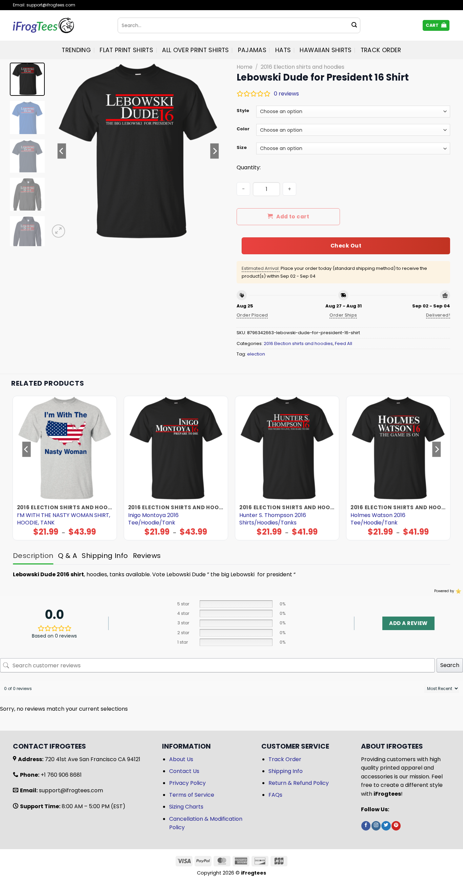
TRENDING (76, 50)
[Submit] (354, 25)
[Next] (214, 151)
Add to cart (292, 216)
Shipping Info (285, 771)
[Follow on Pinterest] (396, 826)
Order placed (252, 315)
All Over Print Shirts (195, 50)
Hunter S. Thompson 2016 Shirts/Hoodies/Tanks (272, 519)
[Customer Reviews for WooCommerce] (457, 591)
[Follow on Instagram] (376, 826)
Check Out (345, 245)
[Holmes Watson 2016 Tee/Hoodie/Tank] (398, 448)
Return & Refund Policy (298, 783)
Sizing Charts (186, 807)
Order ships (343, 315)
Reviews (147, 555)
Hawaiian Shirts (325, 50)
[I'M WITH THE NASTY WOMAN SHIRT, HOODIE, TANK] (65, 448)
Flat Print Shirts (126, 50)
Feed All (343, 343)
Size (242, 147)
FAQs (275, 795)
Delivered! (438, 315)
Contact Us (184, 771)
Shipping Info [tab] (105, 555)
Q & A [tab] (67, 555)
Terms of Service (191, 795)
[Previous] (62, 151)
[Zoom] (58, 231)
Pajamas (252, 50)
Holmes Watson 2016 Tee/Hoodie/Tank (377, 519)
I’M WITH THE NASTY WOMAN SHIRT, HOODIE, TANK (63, 519)
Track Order (381, 50)
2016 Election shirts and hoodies (302, 67)
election (256, 354)
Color (243, 129)
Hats (283, 50)
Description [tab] (33, 555)
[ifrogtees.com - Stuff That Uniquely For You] (60, 25)
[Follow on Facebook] (365, 826)
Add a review (408, 623)
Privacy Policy (187, 783)
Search (449, 665)
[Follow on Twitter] (385, 826)
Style (243, 110)
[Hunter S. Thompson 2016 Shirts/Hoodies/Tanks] (287, 448)
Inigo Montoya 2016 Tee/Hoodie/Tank (153, 519)
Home (245, 67)
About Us (181, 759)
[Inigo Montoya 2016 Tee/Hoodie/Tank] (176, 448)
